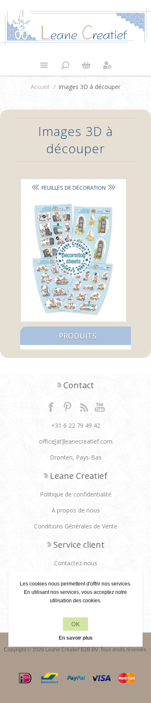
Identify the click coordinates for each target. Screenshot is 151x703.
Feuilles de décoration (73, 187)
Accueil (40, 87)
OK (75, 624)
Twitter (67, 407)
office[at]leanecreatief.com (75, 441)
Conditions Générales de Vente (75, 526)
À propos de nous (76, 510)
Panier (86, 65)
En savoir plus (76, 638)
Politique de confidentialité (76, 494)
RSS (84, 407)
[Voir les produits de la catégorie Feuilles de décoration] (72, 258)
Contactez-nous (75, 563)
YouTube (100, 407)
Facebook (51, 407)
